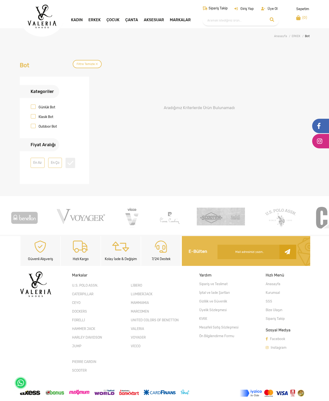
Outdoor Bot (48, 127)
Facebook (277, 339)
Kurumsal (273, 293)
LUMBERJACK (141, 294)
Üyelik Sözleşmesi (213, 310)
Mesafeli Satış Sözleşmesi (218, 327)
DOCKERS (79, 311)
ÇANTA (131, 20)
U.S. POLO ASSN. (85, 285)
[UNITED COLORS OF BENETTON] (24, 227)
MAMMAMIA (140, 303)
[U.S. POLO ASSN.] (280, 227)
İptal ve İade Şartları (214, 293)
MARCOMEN (140, 311)
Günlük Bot (47, 107)
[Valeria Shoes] (42, 27)
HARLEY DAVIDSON (87, 337)
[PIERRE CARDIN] (170, 227)
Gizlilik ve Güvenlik (213, 301)
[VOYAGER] (81, 222)
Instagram (278, 348)
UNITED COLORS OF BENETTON (155, 320)
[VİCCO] (132, 227)
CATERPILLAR (82, 294)
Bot (307, 36)
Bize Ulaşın (274, 310)
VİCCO (135, 346)
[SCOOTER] (221, 224)
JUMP (76, 346)
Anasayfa (280, 36)
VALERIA (137, 329)
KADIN (77, 20)
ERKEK (94, 20)
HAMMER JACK (83, 329)
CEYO (76, 303)
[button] (244, 9)
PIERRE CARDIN (84, 362)
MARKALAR (180, 20)
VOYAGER (138, 337)
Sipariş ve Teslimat (213, 284)
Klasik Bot (46, 117)
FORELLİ (78, 320)
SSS (269, 301)
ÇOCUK (112, 20)
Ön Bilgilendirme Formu (216, 336)
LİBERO (136, 285)
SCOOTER (79, 370)
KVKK (203, 319)
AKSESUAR (154, 20)
